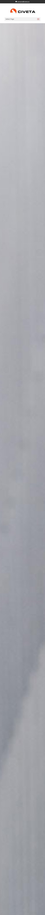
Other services (22, 490)
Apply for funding (22, 481)
